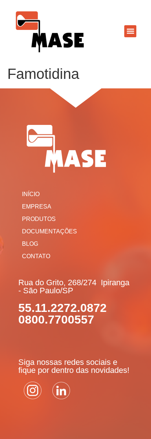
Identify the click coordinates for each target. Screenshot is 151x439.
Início (31, 194)
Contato (36, 256)
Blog (30, 244)
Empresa (36, 206)
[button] (130, 31)
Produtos (39, 219)
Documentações (49, 231)
